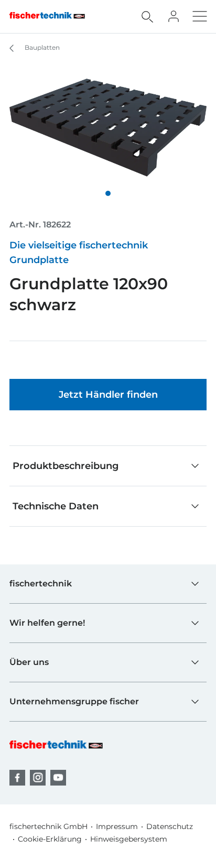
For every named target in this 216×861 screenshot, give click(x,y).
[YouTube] (58, 778)
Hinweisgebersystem (128, 839)
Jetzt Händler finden (108, 394)
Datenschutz (169, 826)
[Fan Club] (173, 16)
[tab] (108, 193)
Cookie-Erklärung (50, 839)
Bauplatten (41, 47)
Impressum (117, 826)
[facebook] (17, 778)
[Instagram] (38, 778)
